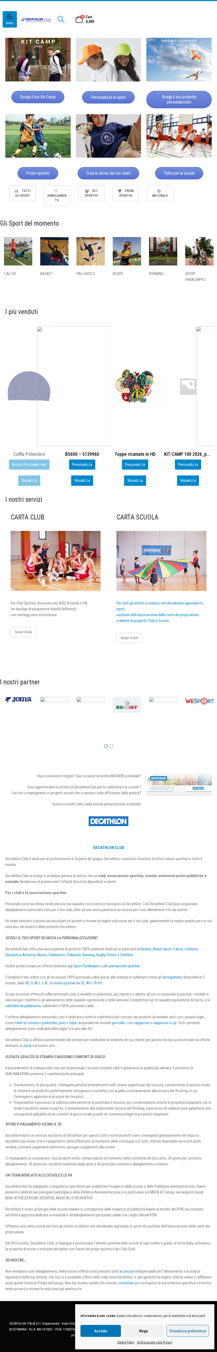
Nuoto (42, 954)
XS (27, 983)
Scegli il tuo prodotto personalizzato (179, 100)
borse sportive (64, 983)
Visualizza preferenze (187, 1331)
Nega (143, 1331)
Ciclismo (191, 949)
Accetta (100, 1331)
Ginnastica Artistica (20, 954)
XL (46, 983)
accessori (126, 1271)
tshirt (19, 1022)
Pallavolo (74, 954)
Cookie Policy (125, 1342)
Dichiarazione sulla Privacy (154, 1342)
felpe (73, 1022)
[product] (82, 386)
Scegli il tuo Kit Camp (38, 97)
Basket (146, 949)
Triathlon (126, 954)
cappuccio (141, 1022)
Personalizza (29, 464)
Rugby (100, 954)
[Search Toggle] (61, 19)
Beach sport (162, 949)
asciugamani (172, 977)
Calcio (178, 949)
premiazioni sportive (124, 966)
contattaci (126, 1283)
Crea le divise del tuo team (108, 173)
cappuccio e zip (165, 1022)
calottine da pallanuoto (23, 1005)
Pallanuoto (57, 954)
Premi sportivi (37, 173)
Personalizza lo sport (108, 97)
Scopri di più (23, 632)
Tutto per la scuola (179, 173)
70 (95, 983)
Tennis (112, 954)
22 (82, 983)
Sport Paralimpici (87, 966)
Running (89, 954)
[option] (22, 193)
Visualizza (29, 480)
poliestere (49, 1022)
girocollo (118, 1022)
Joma (27, 1045)
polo (62, 1022)
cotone (32, 1022)
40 (88, 983)
